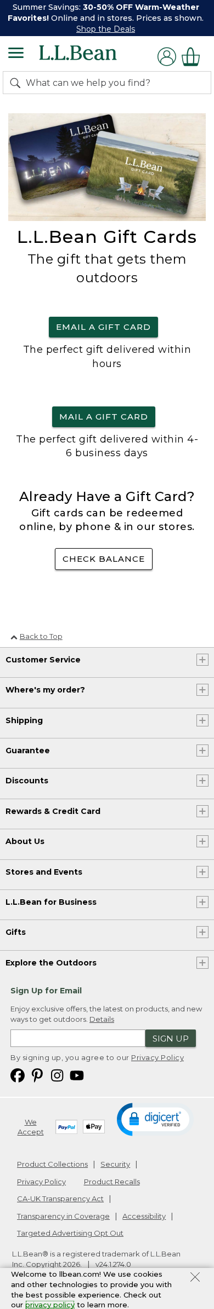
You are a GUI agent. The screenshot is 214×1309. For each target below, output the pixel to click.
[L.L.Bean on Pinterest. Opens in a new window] (37, 1075)
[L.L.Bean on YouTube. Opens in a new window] (77, 1075)
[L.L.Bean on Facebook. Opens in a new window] (17, 1075)
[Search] (17, 82)
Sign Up (171, 1038)
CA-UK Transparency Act (60, 1198)
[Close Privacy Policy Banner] (195, 1278)
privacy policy (50, 1304)
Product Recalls (112, 1181)
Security (115, 1164)
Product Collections (52, 1164)
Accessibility (144, 1216)
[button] (155, 1118)
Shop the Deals (105, 29)
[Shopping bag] (193, 56)
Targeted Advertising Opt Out (70, 1233)
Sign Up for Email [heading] (46, 991)
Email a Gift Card (103, 327)
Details (101, 1019)
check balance (104, 559)
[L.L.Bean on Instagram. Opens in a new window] (57, 1075)
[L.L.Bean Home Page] (93, 56)
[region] (107, 18)
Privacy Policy (157, 1057)
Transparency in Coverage (63, 1216)
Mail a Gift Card (103, 416)
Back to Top (41, 636)
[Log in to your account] (166, 56)
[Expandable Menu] (16, 54)
